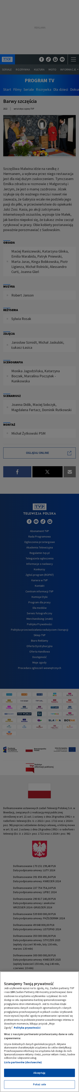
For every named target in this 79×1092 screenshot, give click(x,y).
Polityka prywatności (27, 1027)
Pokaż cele (39, 1084)
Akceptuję (39, 1073)
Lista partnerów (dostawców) (23, 1062)
